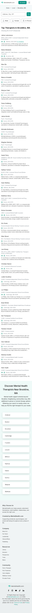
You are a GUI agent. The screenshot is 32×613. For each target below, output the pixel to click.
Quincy (7, 477)
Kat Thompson (6, 316)
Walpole (7, 484)
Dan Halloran (5, 342)
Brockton (8, 429)
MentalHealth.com (13, 597)
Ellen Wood (5, 236)
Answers (4, 552)
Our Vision (5, 534)
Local (13, 8)
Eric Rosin (4, 223)
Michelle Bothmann (7, 129)
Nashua (7, 463)
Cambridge (8, 436)
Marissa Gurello (6, 355)
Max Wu (4, 64)
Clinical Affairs (6, 539)
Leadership (5, 536)
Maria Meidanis (6, 50)
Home (7, 8)
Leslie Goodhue (6, 277)
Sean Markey (5, 183)
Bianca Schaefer (6, 77)
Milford (7, 457)
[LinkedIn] (23, 590)
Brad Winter (5, 303)
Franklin (7, 443)
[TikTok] (20, 590)
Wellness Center (6, 575)
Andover (7, 415)
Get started (22, 2)
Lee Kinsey (4, 249)
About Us (4, 531)
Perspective (5, 555)
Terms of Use (18, 602)
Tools (3, 557)
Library (4, 549)
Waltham (7, 491)
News (4, 560)
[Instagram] (12, 590)
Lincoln (7, 450)
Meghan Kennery (6, 142)
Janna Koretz (5, 116)
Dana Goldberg (6, 103)
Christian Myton (6, 264)
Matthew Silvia (6, 196)
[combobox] (13, 14)
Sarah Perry (5, 155)
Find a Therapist (6, 568)
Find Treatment (6, 570)
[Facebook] (8, 590)
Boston (7, 422)
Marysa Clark (5, 90)
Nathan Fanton (6, 170)
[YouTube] (16, 590)
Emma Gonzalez (6, 210)
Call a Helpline (6, 573)
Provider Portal (6, 578)
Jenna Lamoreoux (7, 35)
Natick (7, 470)
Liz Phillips (4, 290)
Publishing (5, 541)
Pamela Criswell (6, 329)
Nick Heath (4, 368)
